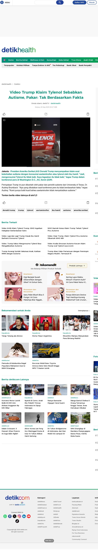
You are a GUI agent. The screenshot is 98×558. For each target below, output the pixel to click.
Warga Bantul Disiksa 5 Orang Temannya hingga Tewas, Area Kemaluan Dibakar (80, 404)
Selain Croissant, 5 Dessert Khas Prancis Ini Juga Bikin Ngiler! (11, 431)
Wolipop (56, 511)
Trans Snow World (78, 517)
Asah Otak (88, 60)
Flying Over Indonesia (80, 530)
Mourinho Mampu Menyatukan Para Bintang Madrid (75, 337)
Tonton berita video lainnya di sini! (18, 195)
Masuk (92, 2)
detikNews (41, 501)
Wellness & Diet (37, 60)
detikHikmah (57, 524)
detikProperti (42, 527)
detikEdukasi (42, 505)
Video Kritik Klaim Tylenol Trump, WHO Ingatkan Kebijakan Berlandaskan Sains (22, 229)
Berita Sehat (22, 60)
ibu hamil (56, 210)
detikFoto (56, 520)
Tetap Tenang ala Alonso (12, 336)
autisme (67, 210)
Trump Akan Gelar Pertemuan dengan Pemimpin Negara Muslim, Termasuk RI (68, 252)
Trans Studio (76, 520)
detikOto (41, 524)
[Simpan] (87, 114)
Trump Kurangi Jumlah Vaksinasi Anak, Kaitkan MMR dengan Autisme (21, 252)
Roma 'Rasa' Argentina (42, 336)
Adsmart (75, 508)
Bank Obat (71, 65)
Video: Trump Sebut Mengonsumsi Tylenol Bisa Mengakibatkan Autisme (21, 245)
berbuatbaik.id (77, 501)
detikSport (41, 517)
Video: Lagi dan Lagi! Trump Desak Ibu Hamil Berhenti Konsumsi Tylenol (20, 237)
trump (21, 210)
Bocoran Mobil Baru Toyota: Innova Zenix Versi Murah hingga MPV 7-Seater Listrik (45, 365)
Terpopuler (9, 65)
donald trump (9, 210)
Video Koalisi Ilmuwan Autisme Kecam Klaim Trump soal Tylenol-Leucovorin (66, 245)
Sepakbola (41, 520)
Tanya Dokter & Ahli (41, 65)
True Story (76, 60)
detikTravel (57, 501)
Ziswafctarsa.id (77, 527)
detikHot (41, 514)
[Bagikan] (46, 114)
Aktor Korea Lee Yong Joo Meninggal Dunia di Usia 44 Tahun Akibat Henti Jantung (34, 432)
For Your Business (78, 533)
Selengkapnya (83, 311)
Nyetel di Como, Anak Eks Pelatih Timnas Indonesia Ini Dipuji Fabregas (34, 404)
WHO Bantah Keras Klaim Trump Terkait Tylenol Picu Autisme (68, 229)
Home (11, 60)
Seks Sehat (64, 60)
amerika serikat (81, 210)
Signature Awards (78, 514)
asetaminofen (42, 210)
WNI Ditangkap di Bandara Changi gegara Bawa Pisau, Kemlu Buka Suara (80, 432)
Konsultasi (51, 60)
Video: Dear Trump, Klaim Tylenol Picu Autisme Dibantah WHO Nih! (67, 237)
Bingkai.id (75, 524)
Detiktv (17, 84)
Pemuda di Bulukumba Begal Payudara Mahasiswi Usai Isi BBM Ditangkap (14, 365)
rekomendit (76, 536)
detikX (55, 514)
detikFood (57, 505)
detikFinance (42, 508)
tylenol (30, 210)
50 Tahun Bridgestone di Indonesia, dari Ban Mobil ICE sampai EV (57, 431)
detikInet (41, 511)
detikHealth (6, 84)
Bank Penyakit (85, 65)
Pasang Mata (76, 505)
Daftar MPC (79, 2)
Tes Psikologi (58, 65)
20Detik (56, 517)
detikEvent (75, 511)
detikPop (56, 527)
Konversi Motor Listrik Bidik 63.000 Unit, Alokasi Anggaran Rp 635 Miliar (11, 404)
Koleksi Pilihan (23, 65)
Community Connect (79, 539)
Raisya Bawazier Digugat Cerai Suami (56, 402)
